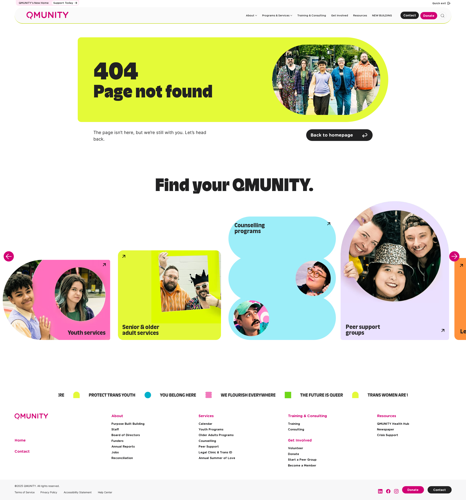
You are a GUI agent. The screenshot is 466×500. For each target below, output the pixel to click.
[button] (387, 435)
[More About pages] (256, 15)
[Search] (442, 15)
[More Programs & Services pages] (291, 15)
